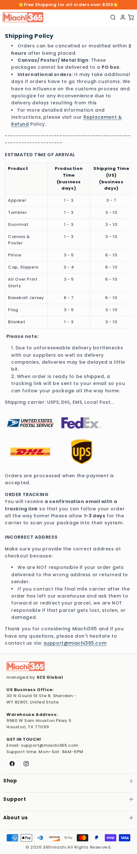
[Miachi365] (25, 666)
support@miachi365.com (75, 643)
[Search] (113, 17)
